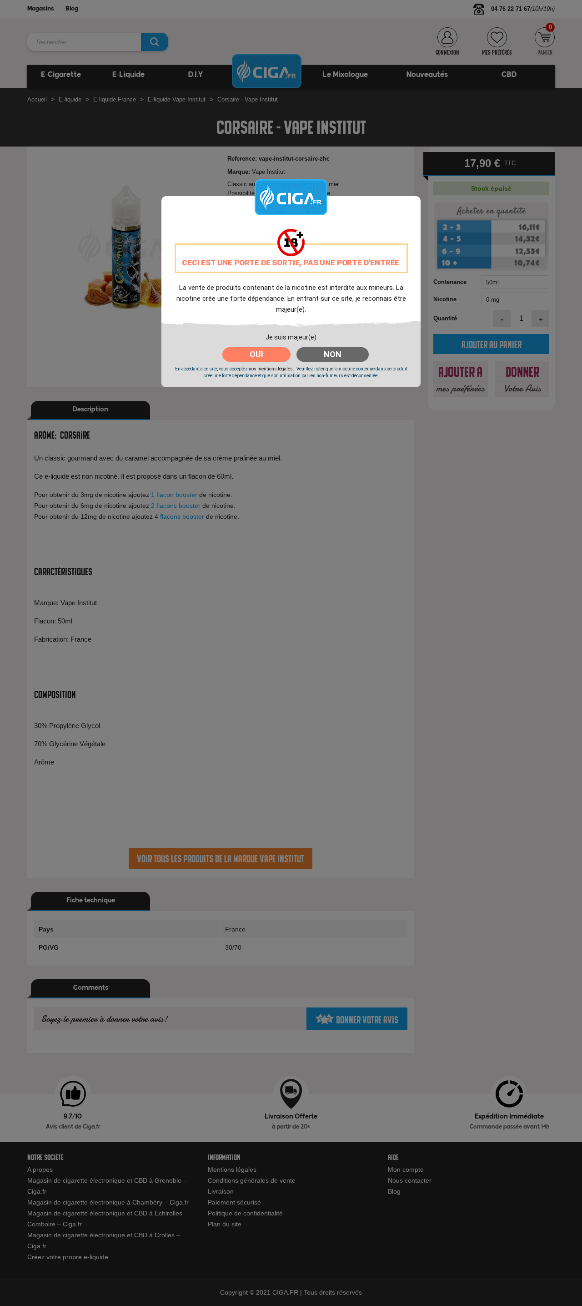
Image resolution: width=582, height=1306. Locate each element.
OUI (256, 354)
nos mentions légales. (271, 368)
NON (332, 354)
